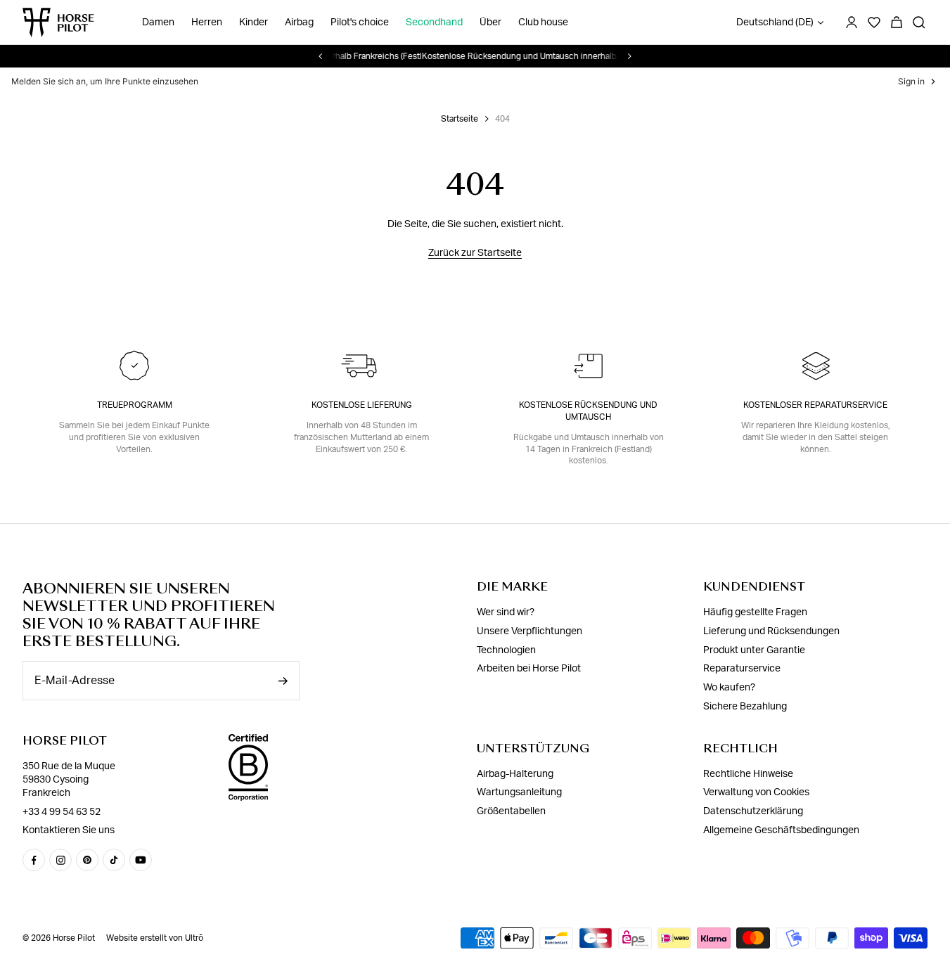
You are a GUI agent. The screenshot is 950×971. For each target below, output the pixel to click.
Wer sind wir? (505, 612)
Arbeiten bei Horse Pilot (529, 669)
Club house (543, 22)
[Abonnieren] (282, 681)
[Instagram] (60, 860)
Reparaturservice (742, 669)
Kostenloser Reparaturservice (815, 405)
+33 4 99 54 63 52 (62, 812)
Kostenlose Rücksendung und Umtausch (588, 411)
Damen (158, 22)
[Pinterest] (87, 860)
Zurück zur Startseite (475, 253)
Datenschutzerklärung (753, 811)
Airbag (299, 22)
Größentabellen (511, 811)
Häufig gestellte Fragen (755, 612)
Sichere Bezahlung (745, 707)
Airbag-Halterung (515, 774)
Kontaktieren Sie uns (69, 830)
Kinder (253, 22)
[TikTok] (114, 860)
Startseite (459, 119)
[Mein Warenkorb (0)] (896, 22)
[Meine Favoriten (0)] (874, 22)
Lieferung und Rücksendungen (771, 631)
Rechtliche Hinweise (748, 774)
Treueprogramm (134, 405)
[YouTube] (140, 860)
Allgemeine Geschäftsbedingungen (781, 830)
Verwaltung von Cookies (756, 792)
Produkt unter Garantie (754, 650)
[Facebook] (34, 860)
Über (490, 22)
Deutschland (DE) (775, 22)
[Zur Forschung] (919, 22)
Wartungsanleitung (519, 792)
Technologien (506, 650)
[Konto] (851, 22)
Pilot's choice (359, 22)
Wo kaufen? (729, 688)
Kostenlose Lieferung (362, 405)
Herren (206, 22)
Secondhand (434, 22)
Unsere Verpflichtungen (529, 631)
